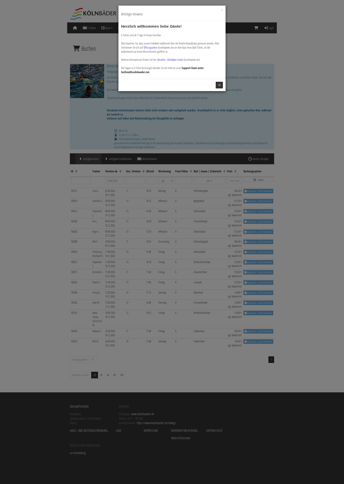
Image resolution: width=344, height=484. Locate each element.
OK (219, 85)
